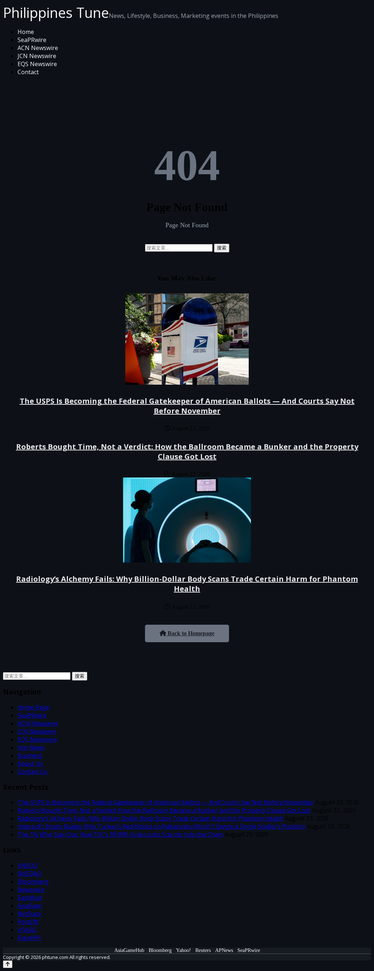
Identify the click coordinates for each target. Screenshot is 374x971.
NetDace (29, 914)
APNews (224, 950)
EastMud (30, 898)
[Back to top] (7, 964)
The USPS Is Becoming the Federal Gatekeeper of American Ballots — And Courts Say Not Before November (187, 406)
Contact (28, 72)
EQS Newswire (37, 64)
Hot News (31, 747)
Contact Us (32, 772)
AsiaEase (30, 906)
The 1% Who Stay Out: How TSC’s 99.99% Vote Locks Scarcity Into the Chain (120, 834)
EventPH (29, 938)
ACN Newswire (38, 48)
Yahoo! (183, 950)
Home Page (33, 707)
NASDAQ (30, 873)
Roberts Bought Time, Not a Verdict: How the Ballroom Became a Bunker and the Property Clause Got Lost (187, 451)
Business (30, 755)
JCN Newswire (37, 56)
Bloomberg (33, 881)
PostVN (28, 922)
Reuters (203, 950)
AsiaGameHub (129, 950)
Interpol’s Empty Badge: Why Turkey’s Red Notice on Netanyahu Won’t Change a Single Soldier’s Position (161, 826)
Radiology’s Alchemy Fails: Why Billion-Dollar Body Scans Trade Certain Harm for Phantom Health (187, 584)
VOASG (27, 930)
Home (26, 32)
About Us (30, 763)
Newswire (31, 890)
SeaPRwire (32, 40)
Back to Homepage (190, 633)
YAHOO (28, 865)
